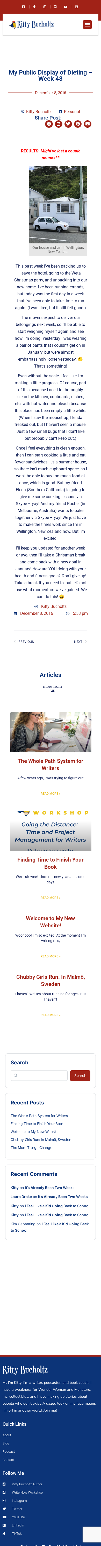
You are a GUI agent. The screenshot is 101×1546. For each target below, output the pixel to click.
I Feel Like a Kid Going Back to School (57, 1206)
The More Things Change (31, 1147)
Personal (72, 111)
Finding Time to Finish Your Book (37, 1123)
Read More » (51, 793)
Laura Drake (21, 1196)
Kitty (15, 1187)
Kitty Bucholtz (25, 1369)
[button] (87, 24)
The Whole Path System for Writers (39, 1115)
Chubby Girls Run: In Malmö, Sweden (41, 1139)
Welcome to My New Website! (35, 1131)
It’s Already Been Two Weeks (50, 1187)
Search (19, 1062)
